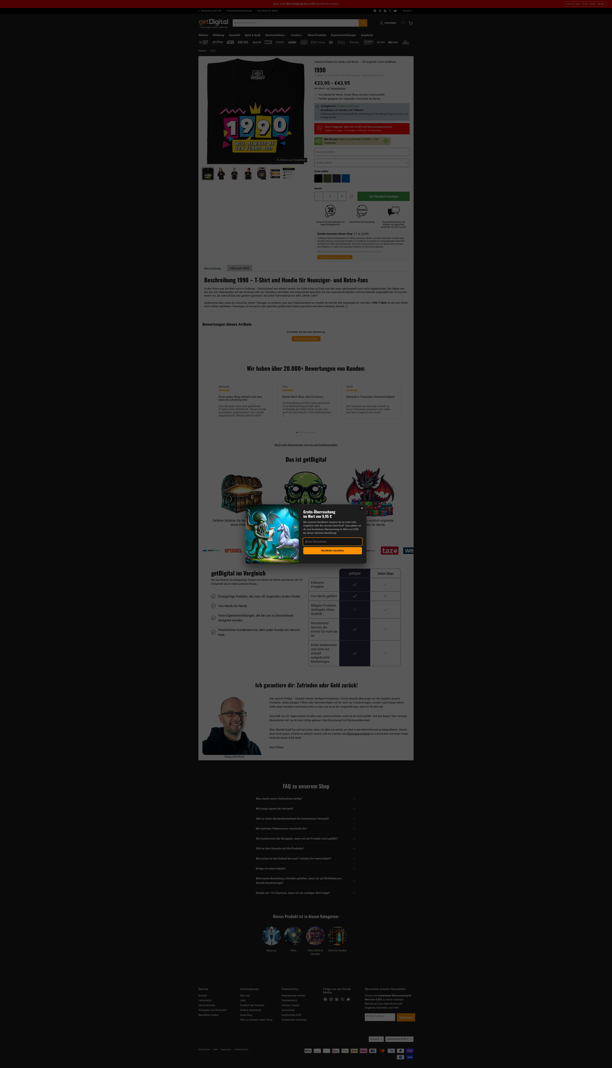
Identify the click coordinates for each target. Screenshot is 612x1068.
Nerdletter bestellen (332, 550)
